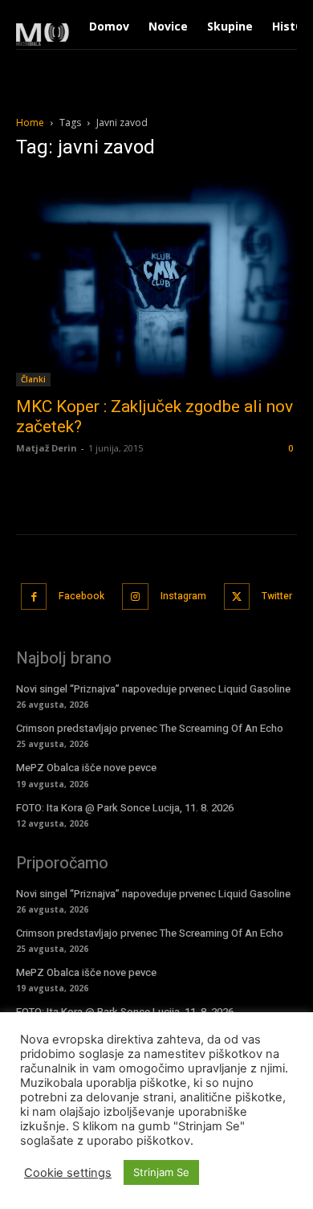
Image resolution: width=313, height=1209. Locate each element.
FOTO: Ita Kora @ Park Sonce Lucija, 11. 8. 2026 (125, 807)
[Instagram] (135, 596)
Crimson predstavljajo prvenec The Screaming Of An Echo (149, 728)
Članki (33, 379)
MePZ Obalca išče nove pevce (86, 767)
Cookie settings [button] (68, 1173)
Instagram (183, 596)
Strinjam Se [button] (161, 1172)
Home (30, 122)
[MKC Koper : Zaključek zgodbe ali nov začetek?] (156, 280)
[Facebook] (34, 596)
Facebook (81, 596)
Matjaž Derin (46, 448)
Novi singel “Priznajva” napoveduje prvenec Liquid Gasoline (153, 688)
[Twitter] (237, 596)
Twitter (277, 596)
